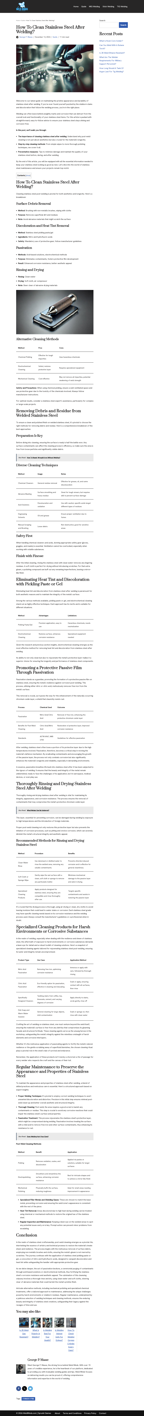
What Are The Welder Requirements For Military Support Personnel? (110, 60)
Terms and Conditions (72, 1413)
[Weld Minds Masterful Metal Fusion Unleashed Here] (22, 6)
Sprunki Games (44, 1413)
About (57, 1413)
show (28, 175)
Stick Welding (108, 6)
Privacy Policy (90, 1413)
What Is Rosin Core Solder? (111, 41)
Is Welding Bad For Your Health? (47, 1335)
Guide (83, 6)
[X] (24, 1388)
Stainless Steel (28, 1399)
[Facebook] (18, 1388)
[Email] (30, 1388)
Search (102, 20)
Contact (102, 1413)
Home (76, 6)
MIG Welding (94, 6)
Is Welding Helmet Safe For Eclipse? (59, 1335)
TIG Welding (122, 6)
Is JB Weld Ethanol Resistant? (112, 53)
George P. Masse (26, 37)
